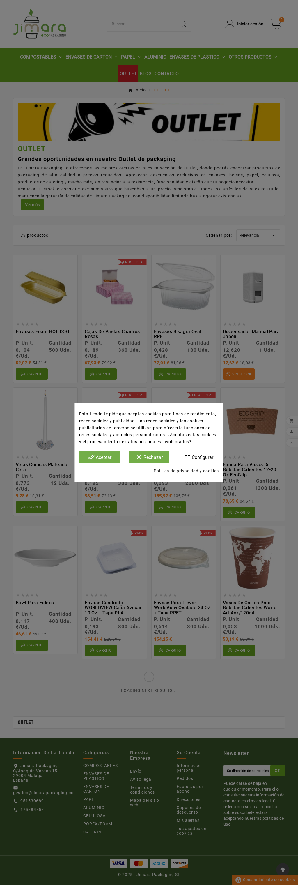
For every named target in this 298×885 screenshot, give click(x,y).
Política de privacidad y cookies (186, 471)
